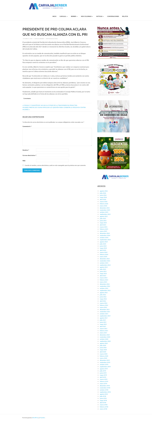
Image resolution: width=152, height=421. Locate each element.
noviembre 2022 (105, 286)
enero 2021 (103, 333)
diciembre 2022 (105, 284)
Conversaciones (113, 16)
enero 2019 (103, 383)
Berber (73, 16)
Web (24, 161)
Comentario (27, 126)
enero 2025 (103, 231)
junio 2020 (103, 347)
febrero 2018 (104, 407)
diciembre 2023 (105, 258)
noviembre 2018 (105, 388)
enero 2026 (103, 206)
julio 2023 (103, 269)
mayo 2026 (103, 197)
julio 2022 (103, 294)
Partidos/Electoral (52, 38)
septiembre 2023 (105, 265)
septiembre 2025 (105, 214)
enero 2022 (103, 307)
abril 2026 (103, 199)
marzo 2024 (103, 252)
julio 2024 (103, 244)
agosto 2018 (104, 394)
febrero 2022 (104, 305)
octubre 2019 (104, 364)
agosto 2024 (104, 242)
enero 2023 (103, 282)
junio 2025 (103, 220)
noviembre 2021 (105, 311)
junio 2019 (103, 373)
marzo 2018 (103, 404)
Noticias (99, 16)
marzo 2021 (103, 328)
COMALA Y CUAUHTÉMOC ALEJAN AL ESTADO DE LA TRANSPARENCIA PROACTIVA (50, 105)
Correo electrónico (29, 155)
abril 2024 (103, 250)
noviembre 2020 (105, 337)
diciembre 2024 (105, 233)
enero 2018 (103, 409)
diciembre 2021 (105, 309)
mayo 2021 (103, 324)
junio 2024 (103, 246)
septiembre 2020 (105, 341)
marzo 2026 (103, 201)
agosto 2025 (104, 216)
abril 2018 (103, 402)
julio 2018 (103, 396)
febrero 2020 (104, 356)
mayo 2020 (103, 349)
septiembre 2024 (105, 239)
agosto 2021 (104, 318)
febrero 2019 (104, 381)
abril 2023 (103, 275)
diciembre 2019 (105, 360)
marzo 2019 (103, 379)
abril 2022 (103, 301)
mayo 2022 (103, 299)
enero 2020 (103, 358)
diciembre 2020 (105, 335)
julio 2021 (103, 320)
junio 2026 (103, 195)
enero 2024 (103, 256)
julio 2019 (103, 371)
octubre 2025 (104, 212)
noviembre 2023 (105, 261)
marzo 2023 (103, 278)
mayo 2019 (103, 375)
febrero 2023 (104, 280)
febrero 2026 (104, 203)
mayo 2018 (103, 400)
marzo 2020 (103, 354)
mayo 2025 (103, 223)
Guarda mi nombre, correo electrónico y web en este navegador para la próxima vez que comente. (55, 165)
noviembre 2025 (105, 210)
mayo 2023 (103, 273)
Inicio (54, 16)
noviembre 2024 (105, 235)
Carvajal (63, 16)
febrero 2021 (104, 330)
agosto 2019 (104, 369)
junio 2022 (103, 297)
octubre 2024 (104, 237)
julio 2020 (103, 345)
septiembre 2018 (105, 392)
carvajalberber (39, 38)
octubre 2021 (104, 313)
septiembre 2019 (105, 366)
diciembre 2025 (105, 208)
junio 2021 (103, 322)
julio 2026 (103, 193)
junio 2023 (103, 271)
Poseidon (42, 417)
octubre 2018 (104, 390)
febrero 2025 (104, 229)
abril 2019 (103, 377)
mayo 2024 (103, 248)
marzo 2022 (103, 303)
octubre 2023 (104, 263)
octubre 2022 (104, 288)
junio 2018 (103, 398)
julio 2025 (103, 218)
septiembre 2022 (105, 290)
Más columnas (86, 16)
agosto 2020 (104, 343)
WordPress (36, 417)
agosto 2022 (104, 292)
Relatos (125, 16)
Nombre (26, 150)
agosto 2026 (104, 191)
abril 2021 (103, 326)
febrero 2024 (104, 254)
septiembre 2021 (105, 316)
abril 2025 (103, 225)
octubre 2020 (104, 339)
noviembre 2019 (105, 362)
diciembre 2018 (105, 385)
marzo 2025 (103, 227)
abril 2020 (103, 352)
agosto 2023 (104, 267)
